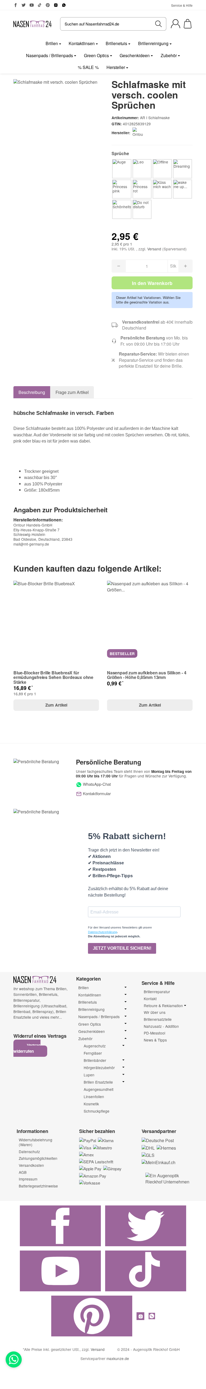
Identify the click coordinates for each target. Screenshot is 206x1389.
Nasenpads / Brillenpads (49, 55)
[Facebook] (15, 5)
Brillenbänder (95, 1060)
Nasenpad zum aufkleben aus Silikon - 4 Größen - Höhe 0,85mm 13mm (146, 675)
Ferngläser (93, 1053)
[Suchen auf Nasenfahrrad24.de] (159, 24)
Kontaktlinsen (82, 43)
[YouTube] (32, 5)
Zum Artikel (56, 705)
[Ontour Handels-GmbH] (139, 132)
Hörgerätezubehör (99, 1067)
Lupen (89, 1074)
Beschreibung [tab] (32, 392)
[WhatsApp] (64, 5)
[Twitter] (23, 5)
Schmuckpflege (96, 1111)
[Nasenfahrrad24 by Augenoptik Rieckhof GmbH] (32, 24)
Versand (154, 248)
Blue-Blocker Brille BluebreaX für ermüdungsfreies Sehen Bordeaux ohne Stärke (53, 677)
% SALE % (88, 67)
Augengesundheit (98, 1089)
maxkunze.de (117, 1358)
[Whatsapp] (14, 1359)
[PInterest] (48, 5)
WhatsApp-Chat (96, 784)
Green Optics (96, 55)
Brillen (52, 43)
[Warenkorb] (188, 24)
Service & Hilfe (182, 5)
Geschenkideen (135, 55)
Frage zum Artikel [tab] (72, 392)
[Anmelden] (176, 24)
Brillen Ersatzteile (98, 1082)
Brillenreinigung (153, 43)
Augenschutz (95, 1045)
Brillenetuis (116, 43)
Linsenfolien (94, 1096)
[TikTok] (40, 5)
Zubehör (169, 55)
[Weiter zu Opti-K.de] (169, 1178)
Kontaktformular (96, 793)
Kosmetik (91, 1103)
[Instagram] (56, 5)
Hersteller (115, 67)
